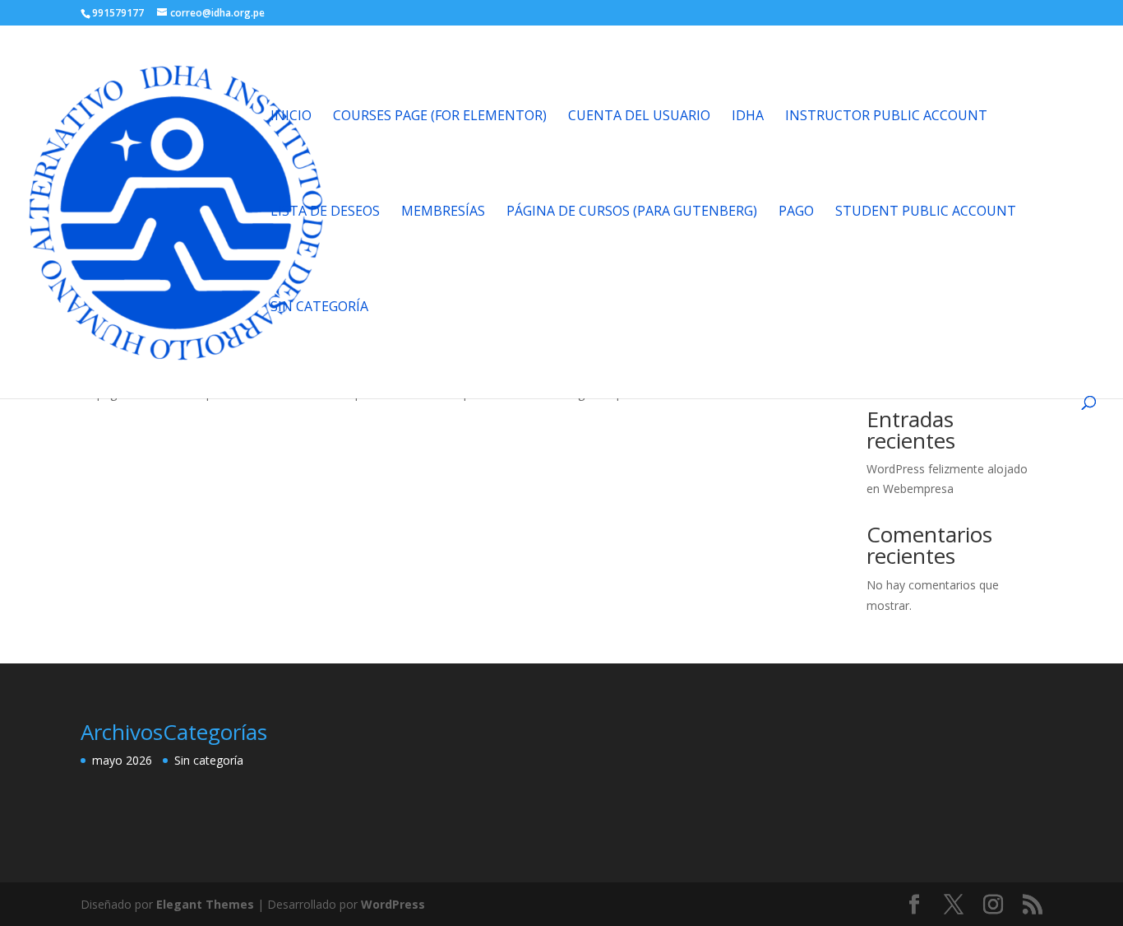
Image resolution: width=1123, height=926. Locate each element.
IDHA (748, 116)
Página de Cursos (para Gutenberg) (631, 212)
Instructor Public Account (886, 116)
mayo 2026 (122, 760)
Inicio (291, 116)
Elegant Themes (205, 904)
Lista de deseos (325, 212)
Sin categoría (319, 307)
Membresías (443, 212)
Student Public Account (925, 212)
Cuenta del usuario (639, 116)
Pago (796, 212)
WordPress (393, 904)
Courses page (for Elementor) (440, 116)
